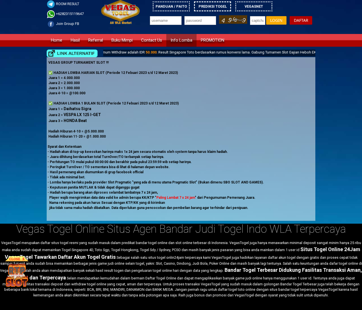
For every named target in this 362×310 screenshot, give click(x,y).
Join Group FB (67, 24)
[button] (276, 20)
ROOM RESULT (67, 4)
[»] (72, 53)
